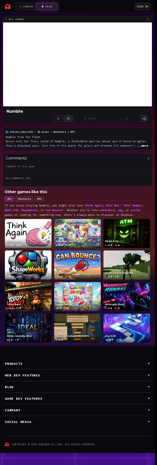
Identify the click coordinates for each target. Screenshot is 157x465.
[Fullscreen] (148, 19)
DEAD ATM (11, 210)
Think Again (94, 205)
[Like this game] (58, 118)
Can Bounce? (55, 210)
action (135, 210)
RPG (39, 198)
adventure (107, 210)
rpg (120, 210)
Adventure (24, 198)
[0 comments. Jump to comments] (68, 118)
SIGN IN (142, 6)
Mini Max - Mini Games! (124, 205)
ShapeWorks (29, 210)
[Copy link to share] (144, 118)
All (9, 198)
